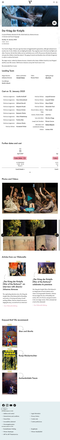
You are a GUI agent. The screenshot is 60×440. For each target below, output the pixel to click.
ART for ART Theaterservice (10, 434)
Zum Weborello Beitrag (10, 306)
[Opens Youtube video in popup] (30, 198)
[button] (31, 172)
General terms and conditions (11, 416)
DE (54, 2)
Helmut (49, 125)
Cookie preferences (36, 421)
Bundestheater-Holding (9, 429)
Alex (48, 78)
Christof (20, 78)
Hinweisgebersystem (8, 424)
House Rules (6, 419)
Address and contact (8, 413)
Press (4, 409)
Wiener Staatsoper (8, 431)
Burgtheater (34, 429)
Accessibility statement (9, 421)
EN (57, 2)
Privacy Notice (35, 416)
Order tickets (18, 158)
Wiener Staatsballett (36, 431)
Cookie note (34, 419)
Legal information (35, 413)
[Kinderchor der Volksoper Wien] (30, 239)
